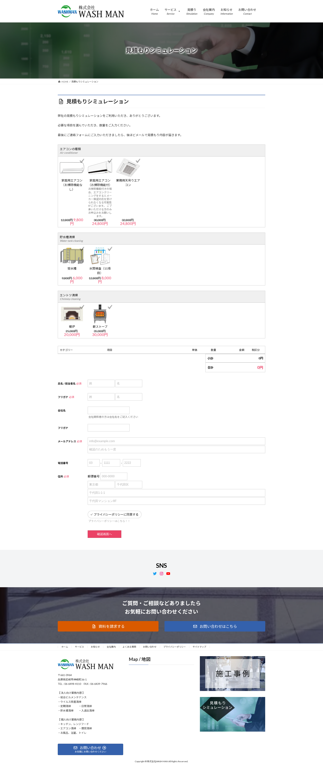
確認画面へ (104, 534)
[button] (108, 626)
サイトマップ (199, 646)
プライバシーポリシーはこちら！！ (109, 521)
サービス (79, 646)
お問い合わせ (149, 646)
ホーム (64, 646)
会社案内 (111, 646)
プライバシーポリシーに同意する (116, 514)
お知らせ (95, 646)
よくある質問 (129, 646)
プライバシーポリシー (174, 646)
